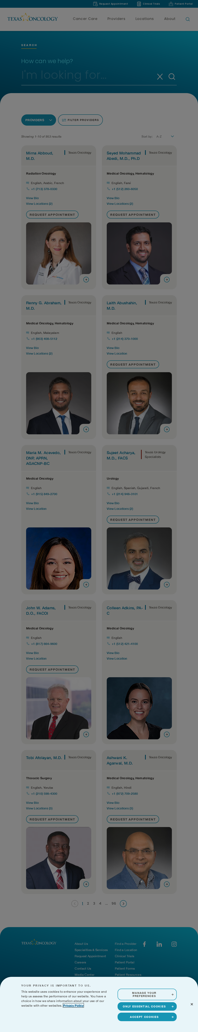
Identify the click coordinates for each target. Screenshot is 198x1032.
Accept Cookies (144, 1016)
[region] (99, 1004)
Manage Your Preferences (144, 994)
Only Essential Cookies (144, 1006)
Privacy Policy (73, 1005)
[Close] (192, 1004)
